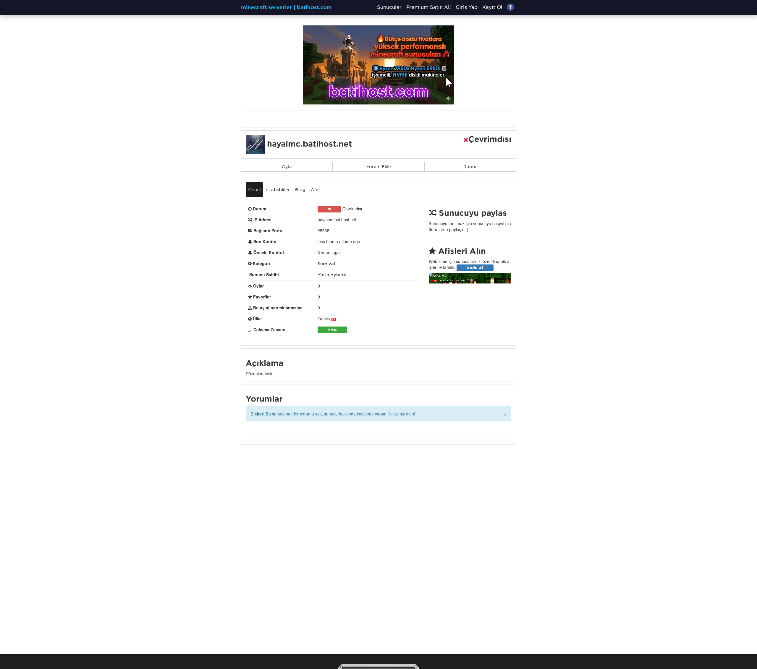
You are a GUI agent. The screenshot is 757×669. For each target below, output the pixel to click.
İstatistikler (278, 189)
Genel (254, 189)
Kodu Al (475, 267)
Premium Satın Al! (428, 7)
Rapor (470, 166)
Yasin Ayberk (332, 274)
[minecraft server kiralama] (378, 64)
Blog (300, 189)
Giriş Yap (467, 7)
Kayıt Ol (492, 7)
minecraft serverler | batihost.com (286, 7)
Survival (326, 263)
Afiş (315, 189)
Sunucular (389, 7)
